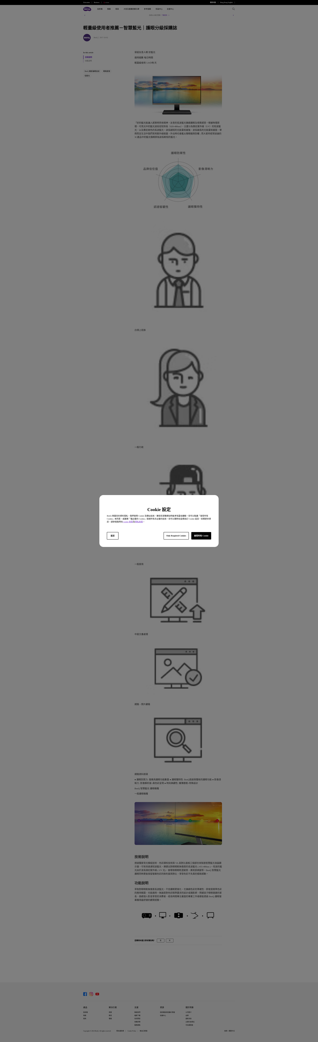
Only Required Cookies (176, 536)
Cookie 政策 (128, 522)
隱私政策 (139, 522)
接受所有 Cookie (201, 536)
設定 (113, 536)
